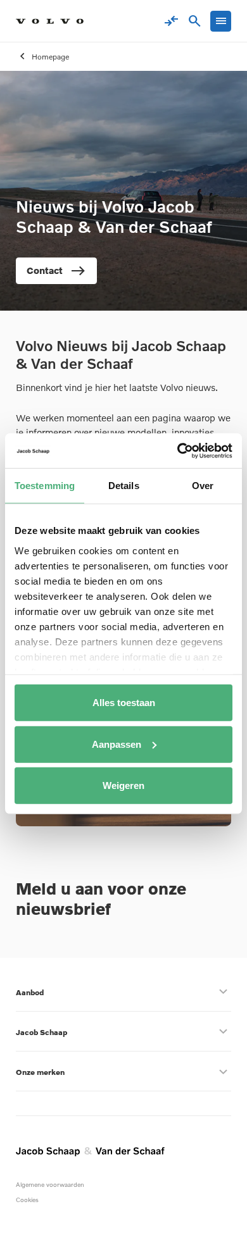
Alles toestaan (123, 702)
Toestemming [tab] (45, 485)
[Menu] (220, 21)
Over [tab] (202, 485)
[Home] (50, 21)
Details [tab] (123, 485)
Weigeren (123, 785)
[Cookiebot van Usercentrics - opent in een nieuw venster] (177, 450)
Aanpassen (116, 743)
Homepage (50, 56)
